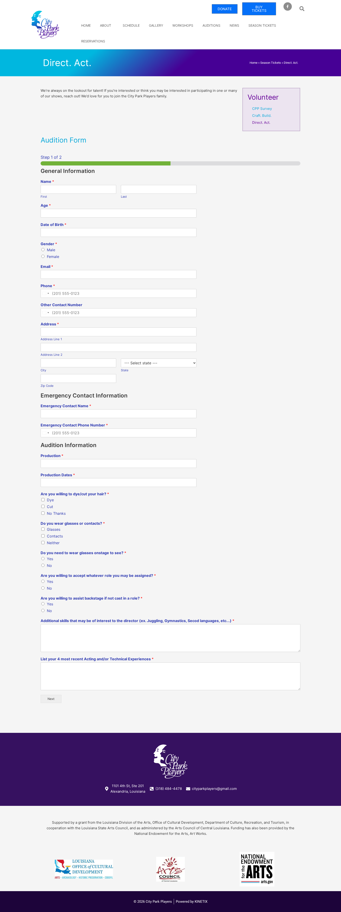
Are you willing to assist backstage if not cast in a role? (91, 598)
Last (124, 196)
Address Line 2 (51, 354)
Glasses (53, 529)
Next (51, 699)
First (44, 196)
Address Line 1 (51, 339)
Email (47, 266)
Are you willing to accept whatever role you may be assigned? (98, 575)
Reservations (93, 41)
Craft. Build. (261, 115)
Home (86, 25)
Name (47, 181)
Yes (50, 558)
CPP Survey (262, 108)
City (43, 370)
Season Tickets (262, 25)
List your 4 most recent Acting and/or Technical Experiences (97, 659)
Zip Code (47, 386)
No (49, 565)
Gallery (156, 25)
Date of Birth (53, 224)
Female (53, 256)
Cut (50, 506)
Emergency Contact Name (66, 406)
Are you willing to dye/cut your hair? (75, 494)
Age (46, 205)
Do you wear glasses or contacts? (73, 523)
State (125, 370)
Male (51, 250)
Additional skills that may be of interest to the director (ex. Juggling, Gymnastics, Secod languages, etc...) (137, 620)
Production (52, 455)
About (105, 25)
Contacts (55, 536)
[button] (302, 9)
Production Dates (58, 475)
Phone (48, 285)
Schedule (131, 25)
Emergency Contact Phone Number (74, 425)
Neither (53, 542)
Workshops (182, 25)
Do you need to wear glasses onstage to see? (83, 552)
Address (50, 324)
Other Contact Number (61, 304)
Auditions (211, 25)
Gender (49, 244)
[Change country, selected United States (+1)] (45, 293)
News (234, 25)
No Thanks (56, 513)
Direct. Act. (261, 122)
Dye (50, 500)
